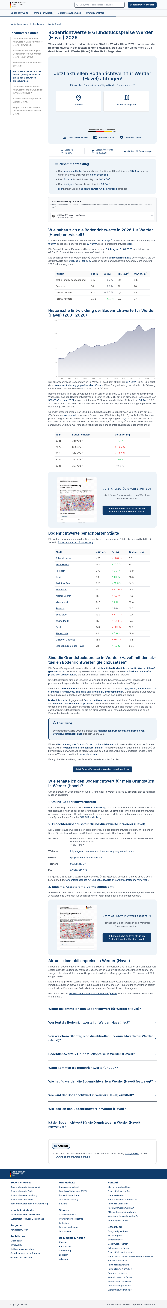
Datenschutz (150, 1304)
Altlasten (63, 1259)
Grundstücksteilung (68, 1199)
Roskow (60, 608)
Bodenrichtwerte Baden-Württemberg (29, 1203)
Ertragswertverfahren (118, 1248)
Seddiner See (63, 583)
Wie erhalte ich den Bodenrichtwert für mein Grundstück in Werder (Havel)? (28, 89)
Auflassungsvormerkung (22, 1249)
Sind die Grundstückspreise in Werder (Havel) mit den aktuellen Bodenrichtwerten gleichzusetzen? (27, 76)
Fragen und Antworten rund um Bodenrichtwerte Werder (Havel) (27, 110)
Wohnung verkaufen (118, 1220)
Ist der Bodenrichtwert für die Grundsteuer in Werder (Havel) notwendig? (94, 1125)
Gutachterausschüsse (69, 12)
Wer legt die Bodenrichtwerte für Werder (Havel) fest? (89, 1022)
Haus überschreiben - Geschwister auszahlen (130, 1256)
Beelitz (59, 627)
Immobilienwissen (43, 12)
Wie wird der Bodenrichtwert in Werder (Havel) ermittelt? (91, 1095)
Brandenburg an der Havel (70, 646)
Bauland (63, 1203)
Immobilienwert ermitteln (120, 1269)
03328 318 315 (78, 870)
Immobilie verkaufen (118, 1203)
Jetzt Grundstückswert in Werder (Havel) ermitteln (102, 769)
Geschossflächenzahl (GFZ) (73, 1191)
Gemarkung (65, 1250)
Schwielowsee (63, 558)
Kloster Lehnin (63, 595)
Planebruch (62, 633)
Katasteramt (65, 1246)
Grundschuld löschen (21, 1257)
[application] (102, 350)
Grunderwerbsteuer (69, 1227)
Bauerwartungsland (69, 1187)
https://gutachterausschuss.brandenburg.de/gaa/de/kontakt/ (102, 851)
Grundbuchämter (95, 12)
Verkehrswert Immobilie (119, 1281)
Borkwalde (61, 589)
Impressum (137, 1304)
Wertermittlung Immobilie (120, 1289)
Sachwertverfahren (117, 1273)
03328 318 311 (78, 863)
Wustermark (62, 621)
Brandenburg (38, 24)
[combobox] (99, 5)
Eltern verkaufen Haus (119, 1187)
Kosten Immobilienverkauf (121, 1208)
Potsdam (60, 570)
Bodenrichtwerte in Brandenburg (75, 542)
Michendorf (62, 602)
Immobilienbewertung (118, 1264)
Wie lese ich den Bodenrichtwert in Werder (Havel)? (87, 1109)
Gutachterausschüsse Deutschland (27, 1218)
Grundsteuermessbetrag (71, 1218)
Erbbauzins (16, 1240)
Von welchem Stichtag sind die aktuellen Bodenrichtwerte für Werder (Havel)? (100, 1038)
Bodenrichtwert (115, 1239)
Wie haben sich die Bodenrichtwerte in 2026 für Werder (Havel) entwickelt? (28, 41)
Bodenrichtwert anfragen (142, 4)
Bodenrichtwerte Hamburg (23, 1195)
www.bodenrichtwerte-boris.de (73, 1156)
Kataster (63, 1242)
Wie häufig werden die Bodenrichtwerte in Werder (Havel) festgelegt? (100, 1081)
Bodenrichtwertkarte (69, 1195)
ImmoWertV (16, 1245)
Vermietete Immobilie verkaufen (123, 1216)
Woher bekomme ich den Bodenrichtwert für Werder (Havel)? (94, 1009)
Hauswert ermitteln (117, 1260)
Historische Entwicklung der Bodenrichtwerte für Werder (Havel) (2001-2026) (27, 53)
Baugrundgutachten (118, 1231)
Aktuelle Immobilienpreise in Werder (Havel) (27, 100)
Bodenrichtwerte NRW (21, 1199)
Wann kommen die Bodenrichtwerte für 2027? (83, 1068)
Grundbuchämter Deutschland (25, 1214)
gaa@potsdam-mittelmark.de (86, 857)
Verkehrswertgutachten (119, 1285)
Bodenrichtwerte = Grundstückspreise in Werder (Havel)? (91, 1054)
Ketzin (59, 577)
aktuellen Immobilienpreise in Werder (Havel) (93, 993)
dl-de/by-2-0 (132, 1153)
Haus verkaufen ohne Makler (122, 1199)
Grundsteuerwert (67, 1214)
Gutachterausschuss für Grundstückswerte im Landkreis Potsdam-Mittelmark (106, 880)
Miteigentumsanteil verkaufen (122, 1212)
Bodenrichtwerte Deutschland (25, 1187)
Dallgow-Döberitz (65, 639)
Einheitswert (65, 1223)
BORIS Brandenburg (90, 817)
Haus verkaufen (116, 1195)
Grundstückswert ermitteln (121, 1252)
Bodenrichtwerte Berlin (21, 1191)
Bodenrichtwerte (19, 12)
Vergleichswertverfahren (120, 1277)
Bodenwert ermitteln (118, 1244)
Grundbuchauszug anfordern (25, 1253)
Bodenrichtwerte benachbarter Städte (27, 64)
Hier (60, 188)
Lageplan (63, 1254)
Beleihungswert (115, 1235)
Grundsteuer (65, 1231)
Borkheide (61, 614)
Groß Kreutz (62, 564)
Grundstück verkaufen (119, 1191)
